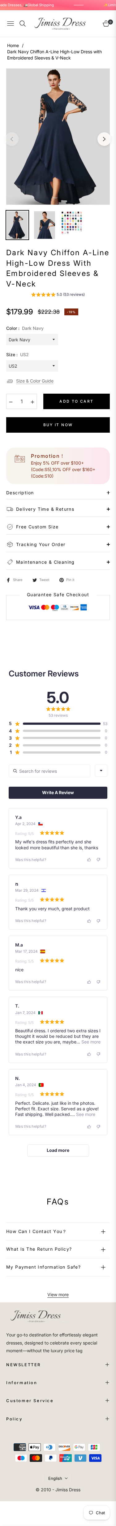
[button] (58, 295)
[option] (58, 136)
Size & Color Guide (35, 380)
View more (58, 1294)
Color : (25, 328)
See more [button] (90, 1041)
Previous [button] (12, 139)
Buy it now (58, 424)
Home (13, 45)
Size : (17, 354)
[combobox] (101, 770)
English (55, 1478)
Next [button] (104, 139)
